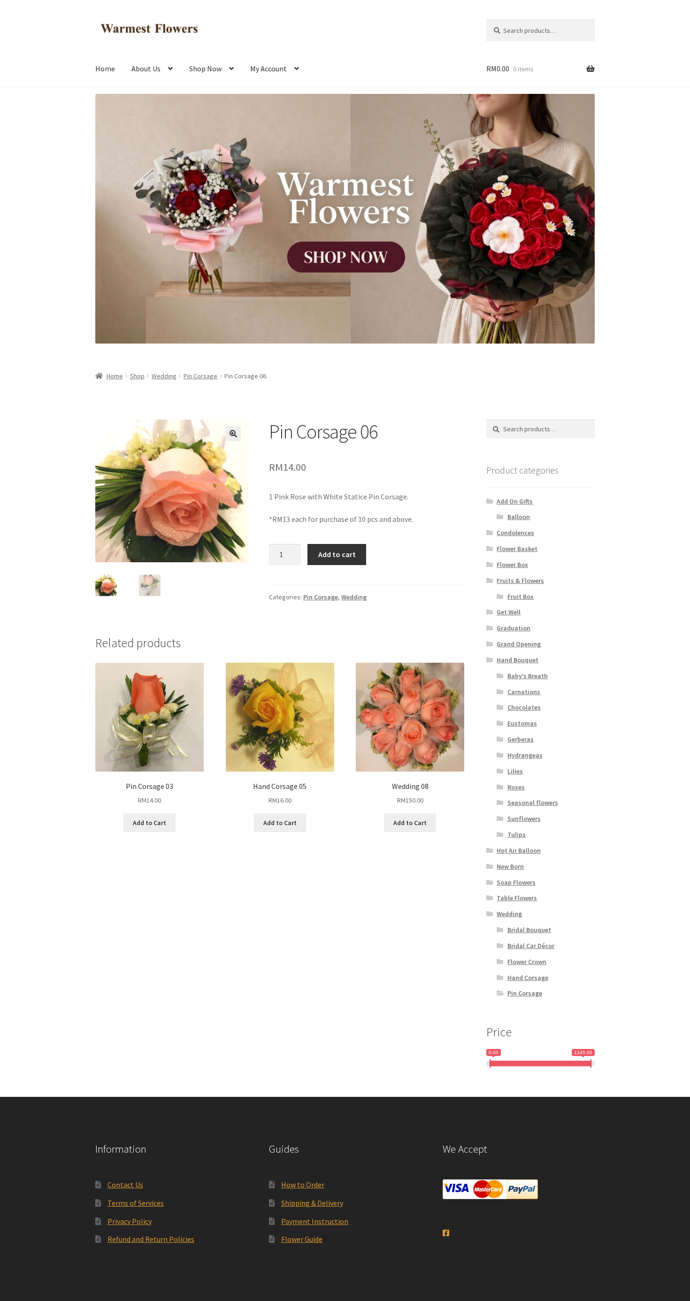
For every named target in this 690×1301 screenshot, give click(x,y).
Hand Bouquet (517, 660)
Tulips (516, 834)
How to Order (302, 1184)
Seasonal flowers (532, 802)
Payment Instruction (314, 1221)
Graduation (513, 628)
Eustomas (522, 723)
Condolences (515, 532)
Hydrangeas (525, 755)
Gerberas (520, 739)
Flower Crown (526, 961)
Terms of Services (135, 1203)
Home (105, 68)
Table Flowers (517, 898)
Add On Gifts (515, 501)
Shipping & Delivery (312, 1203)
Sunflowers (524, 818)
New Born (510, 866)
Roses (516, 787)
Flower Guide (301, 1239)
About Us (146, 68)
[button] (233, 433)
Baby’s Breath (527, 676)
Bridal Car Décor (530, 945)
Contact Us (125, 1184)
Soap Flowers (516, 882)
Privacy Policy (129, 1221)
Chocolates (524, 707)
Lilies (515, 771)
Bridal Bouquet (529, 930)
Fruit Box (520, 596)
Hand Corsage (527, 977)
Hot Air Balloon (519, 850)
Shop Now (205, 68)
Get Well (509, 612)
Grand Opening (519, 644)
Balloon (518, 517)
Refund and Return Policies (150, 1239)
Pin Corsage (200, 376)
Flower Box (512, 564)
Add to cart (337, 554)
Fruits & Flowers (520, 580)
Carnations (523, 692)
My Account (268, 68)
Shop (137, 376)
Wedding (164, 376)
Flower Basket (517, 548)
